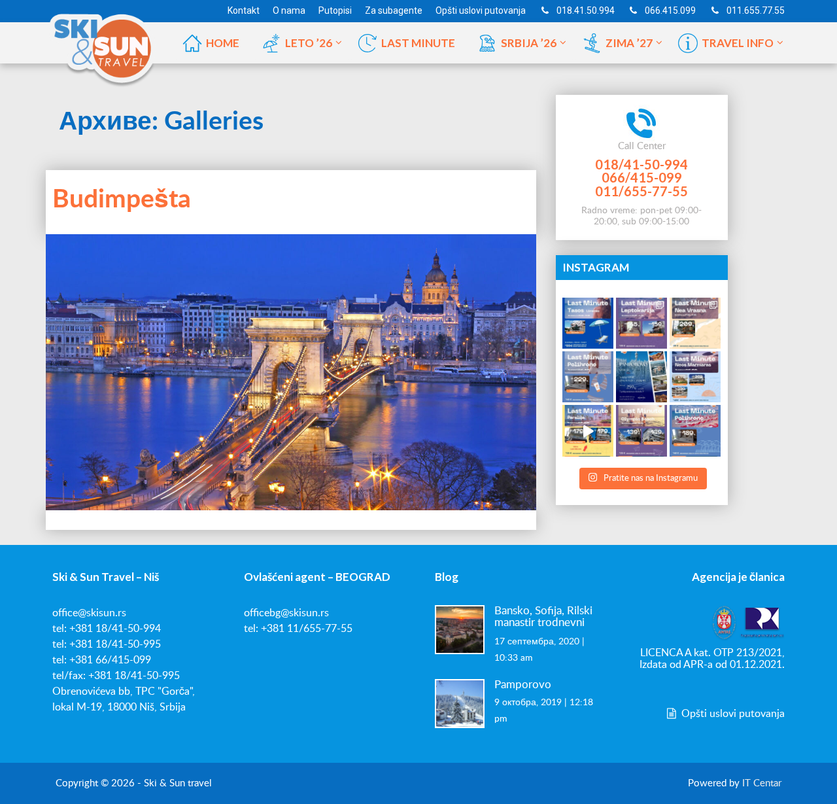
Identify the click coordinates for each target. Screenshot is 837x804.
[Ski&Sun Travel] (103, 41)
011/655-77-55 (641, 191)
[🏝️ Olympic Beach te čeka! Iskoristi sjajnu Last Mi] (641, 430)
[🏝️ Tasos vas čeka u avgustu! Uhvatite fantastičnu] (587, 323)
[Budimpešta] (291, 372)
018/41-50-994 (641, 164)
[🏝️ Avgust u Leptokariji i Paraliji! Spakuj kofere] (641, 323)
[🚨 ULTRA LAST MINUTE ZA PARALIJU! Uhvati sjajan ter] (587, 430)
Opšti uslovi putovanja (732, 713)
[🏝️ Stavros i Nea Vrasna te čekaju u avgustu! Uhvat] (695, 323)
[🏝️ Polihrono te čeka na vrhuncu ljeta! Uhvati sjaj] (587, 376)
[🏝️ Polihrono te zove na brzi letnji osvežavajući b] (695, 430)
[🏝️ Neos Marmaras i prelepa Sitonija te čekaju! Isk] (695, 376)
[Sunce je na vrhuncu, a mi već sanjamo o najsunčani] (641, 376)
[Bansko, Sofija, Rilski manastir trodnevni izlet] (460, 629)
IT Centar (761, 783)
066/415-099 (642, 177)
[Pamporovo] (460, 703)
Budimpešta (121, 200)
